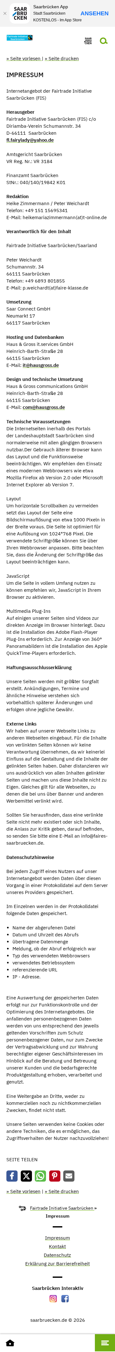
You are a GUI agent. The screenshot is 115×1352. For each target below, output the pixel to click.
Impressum (57, 1238)
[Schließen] (5, 13)
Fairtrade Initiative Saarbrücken (62, 1208)
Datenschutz (57, 1255)
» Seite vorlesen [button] (24, 58)
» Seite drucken (62, 58)
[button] (12, 1176)
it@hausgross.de (41, 365)
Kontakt (57, 1246)
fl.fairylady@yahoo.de (30, 140)
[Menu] (105, 1342)
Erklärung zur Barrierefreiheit (57, 1264)
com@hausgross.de (44, 407)
